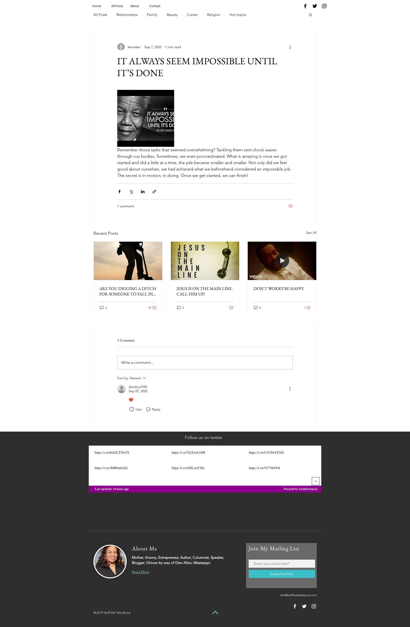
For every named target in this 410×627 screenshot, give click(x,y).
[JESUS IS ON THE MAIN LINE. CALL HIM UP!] (205, 261)
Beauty (172, 14)
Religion (213, 14)
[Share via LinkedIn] (142, 191)
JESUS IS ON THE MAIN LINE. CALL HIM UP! (205, 291)
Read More (140, 572)
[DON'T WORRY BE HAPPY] (282, 261)
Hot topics (238, 14)
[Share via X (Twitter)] (131, 191)
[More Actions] (290, 389)
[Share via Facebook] (119, 191)
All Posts (100, 14)
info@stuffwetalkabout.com (298, 595)
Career (192, 14)
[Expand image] (145, 118)
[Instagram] (324, 6)
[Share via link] (154, 191)
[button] (310, 14)
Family (152, 14)
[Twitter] (315, 6)
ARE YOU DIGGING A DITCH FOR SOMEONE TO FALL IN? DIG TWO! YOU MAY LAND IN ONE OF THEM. (127, 291)
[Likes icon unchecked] (132, 409)
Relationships (126, 14)
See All (311, 233)
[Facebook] (305, 6)
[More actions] (290, 47)
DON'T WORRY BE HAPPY (278, 288)
